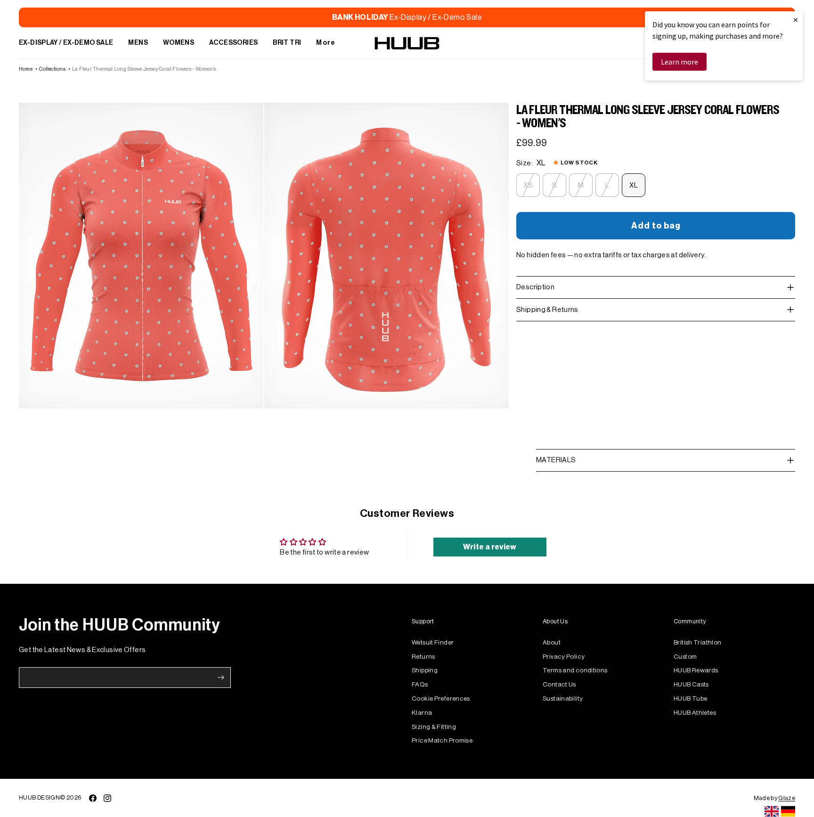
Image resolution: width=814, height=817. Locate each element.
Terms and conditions (575, 670)
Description (535, 287)
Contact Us (559, 684)
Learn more (679, 61)
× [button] (795, 19)
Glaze (786, 798)
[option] (788, 811)
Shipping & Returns (547, 309)
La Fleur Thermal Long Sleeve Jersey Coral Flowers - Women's (144, 69)
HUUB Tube (690, 698)
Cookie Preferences (441, 698)
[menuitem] (66, 43)
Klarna (422, 713)
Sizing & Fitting (434, 727)
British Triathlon (697, 642)
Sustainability (563, 698)
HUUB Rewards (696, 670)
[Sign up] (220, 677)
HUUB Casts (691, 684)
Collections (52, 69)
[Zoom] (141, 255)
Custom (685, 657)
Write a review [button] (490, 547)
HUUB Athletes (695, 713)
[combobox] (772, 811)
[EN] (772, 811)
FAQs (420, 684)
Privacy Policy (564, 657)
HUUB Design (39, 797)
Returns (423, 657)
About (552, 642)
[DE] (788, 811)
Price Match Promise (442, 740)
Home (26, 69)
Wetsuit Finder (433, 642)
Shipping (425, 670)
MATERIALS (556, 460)
